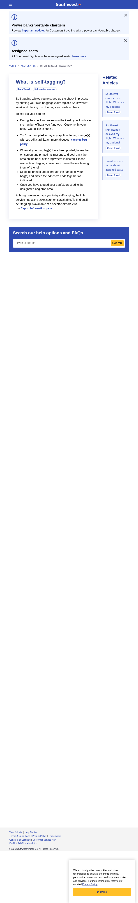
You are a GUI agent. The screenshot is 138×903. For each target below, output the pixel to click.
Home (12, 65)
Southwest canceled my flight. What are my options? (114, 100)
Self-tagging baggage (44, 89)
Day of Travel (23, 89)
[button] (11, 4)
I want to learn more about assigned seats (114, 165)
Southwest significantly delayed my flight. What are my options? (114, 134)
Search (117, 243)
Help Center (28, 65)
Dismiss (102, 891)
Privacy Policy (89, 884)
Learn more (79, 56)
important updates (33, 30)
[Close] (125, 15)
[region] (102, 881)
